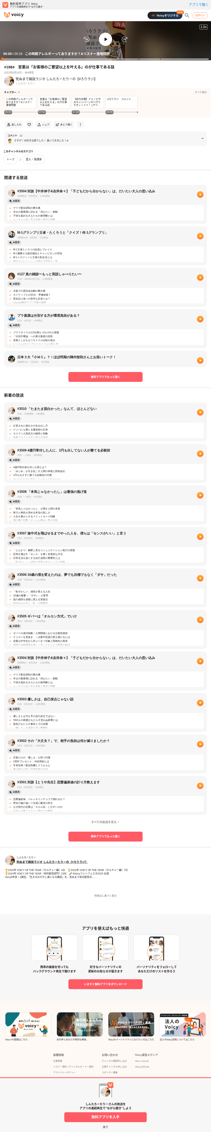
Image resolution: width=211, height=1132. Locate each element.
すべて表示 (201, 92)
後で (105, 1127)
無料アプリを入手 (105, 1117)
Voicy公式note (142, 1067)
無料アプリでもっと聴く (105, 376)
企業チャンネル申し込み (114, 1067)
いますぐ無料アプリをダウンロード (105, 984)
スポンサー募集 (110, 1072)
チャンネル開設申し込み (114, 1061)
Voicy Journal (141, 1061)
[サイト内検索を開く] (187, 15)
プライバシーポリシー (64, 1072)
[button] (105, 39)
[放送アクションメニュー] (80, 124)
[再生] (200, 194)
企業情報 (57, 1061)
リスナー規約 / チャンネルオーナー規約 (73, 1067)
